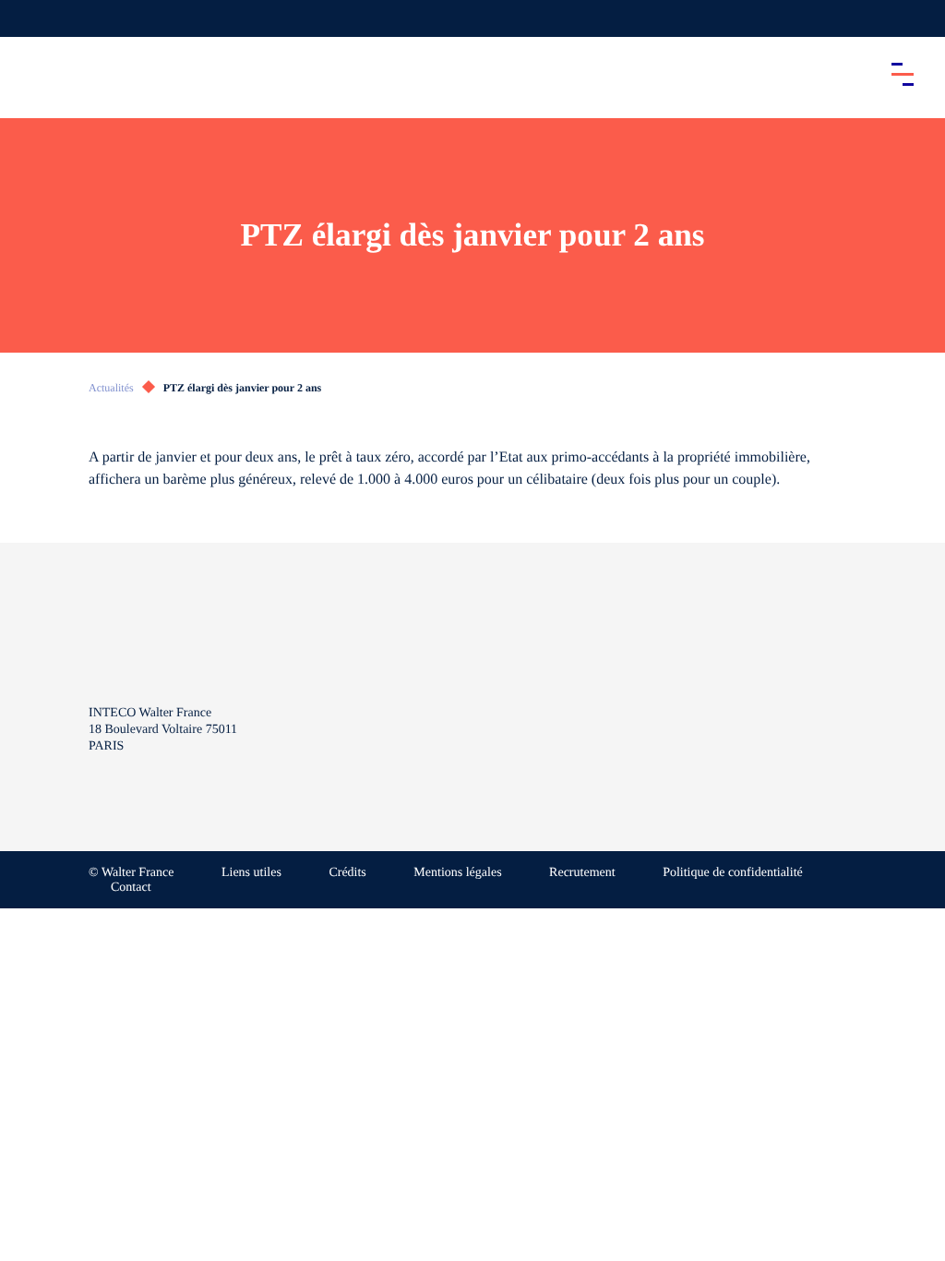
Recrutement (582, 873)
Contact (131, 888)
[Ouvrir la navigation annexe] (29, 18)
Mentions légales (457, 873)
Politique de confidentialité (733, 873)
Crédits (347, 873)
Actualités (111, 387)
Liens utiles (251, 873)
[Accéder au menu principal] (903, 74)
